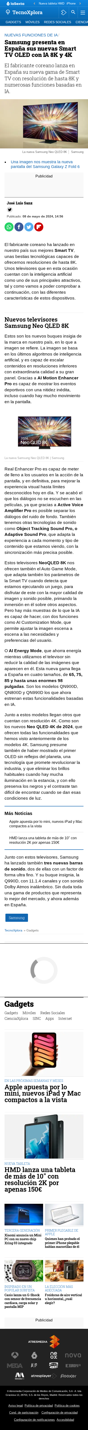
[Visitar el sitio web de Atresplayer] (44, 1376)
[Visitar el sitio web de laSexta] (34, 1355)
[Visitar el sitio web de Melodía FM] (20, 1376)
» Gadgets (31, 930)
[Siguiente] (80, 3)
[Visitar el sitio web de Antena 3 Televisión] (15, 1355)
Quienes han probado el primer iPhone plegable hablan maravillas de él (62, 1243)
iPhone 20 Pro (76, 3)
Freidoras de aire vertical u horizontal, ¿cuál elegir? (63, 1299)
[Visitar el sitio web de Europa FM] (73, 1365)
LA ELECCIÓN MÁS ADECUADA (59, 1288)
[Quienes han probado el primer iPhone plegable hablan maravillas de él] (64, 1215)
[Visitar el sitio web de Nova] (73, 1355)
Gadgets (13, 22)
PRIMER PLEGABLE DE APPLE (61, 1232)
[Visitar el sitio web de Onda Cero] (54, 1365)
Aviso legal (15, 1405)
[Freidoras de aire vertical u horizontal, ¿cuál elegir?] (64, 1271)
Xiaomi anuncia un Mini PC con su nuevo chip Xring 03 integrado (23, 1239)
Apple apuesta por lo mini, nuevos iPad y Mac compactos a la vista (43, 1093)
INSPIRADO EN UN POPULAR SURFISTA (20, 1288)
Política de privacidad (39, 1405)
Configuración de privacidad (60, 1412)
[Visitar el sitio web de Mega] (15, 1365)
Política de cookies (67, 1405)
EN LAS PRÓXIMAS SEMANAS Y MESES (34, 1081)
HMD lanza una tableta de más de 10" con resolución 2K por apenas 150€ (40, 1179)
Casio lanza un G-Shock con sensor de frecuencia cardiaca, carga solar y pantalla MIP (23, 1301)
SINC (37, 1018)
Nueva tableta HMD (51, 3)
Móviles (32, 22)
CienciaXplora (16, 1018)
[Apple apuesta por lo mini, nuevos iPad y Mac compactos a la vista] (44, 1054)
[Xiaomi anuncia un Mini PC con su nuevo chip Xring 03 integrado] (24, 1215)
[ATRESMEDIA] (44, 1341)
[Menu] (82, 12)
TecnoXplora (13, 930)
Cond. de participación (23, 1412)
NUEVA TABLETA (17, 1163)
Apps (49, 1018)
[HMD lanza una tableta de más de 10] (44, 1137)
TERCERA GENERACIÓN (22, 1230)
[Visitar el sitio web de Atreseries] (34, 1365)
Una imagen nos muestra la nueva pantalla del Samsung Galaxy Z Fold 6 (45, 164)
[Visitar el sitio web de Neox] (54, 1355)
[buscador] (73, 12)
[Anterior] (34, 3)
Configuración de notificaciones (34, 1419)
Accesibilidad (65, 1419)
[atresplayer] (64, 12)
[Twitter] (10, 210)
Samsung (17, 917)
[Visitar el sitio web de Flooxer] (68, 1376)
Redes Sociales (57, 22)
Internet (65, 1018)
